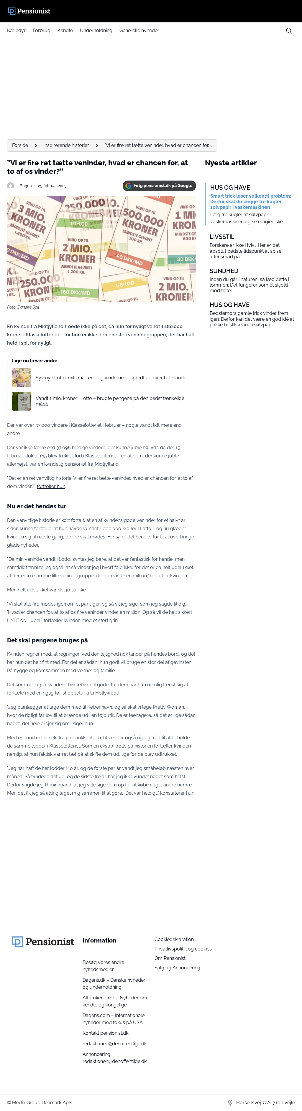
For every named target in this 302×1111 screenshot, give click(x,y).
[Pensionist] (151, 11)
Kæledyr (16, 30)
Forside (20, 145)
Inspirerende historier (66, 145)
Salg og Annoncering (177, 968)
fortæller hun (51, 486)
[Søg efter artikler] (289, 31)
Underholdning (96, 30)
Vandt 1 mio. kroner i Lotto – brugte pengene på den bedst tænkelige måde (110, 401)
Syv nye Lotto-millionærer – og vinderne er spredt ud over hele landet (112, 378)
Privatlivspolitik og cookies (183, 949)
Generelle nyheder (139, 30)
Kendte (65, 30)
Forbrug (41, 30)
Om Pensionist (170, 958)
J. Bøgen (24, 185)
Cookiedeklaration (174, 939)
